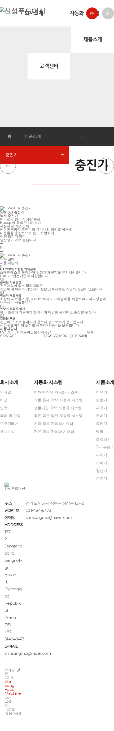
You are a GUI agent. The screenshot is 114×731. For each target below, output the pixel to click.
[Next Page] (106, 166)
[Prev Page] (8, 166)
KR (92, 13)
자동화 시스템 (84, 13)
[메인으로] (23, 13)
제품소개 (92, 39)
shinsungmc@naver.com (49, 517)
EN (108, 13)
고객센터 (49, 66)
